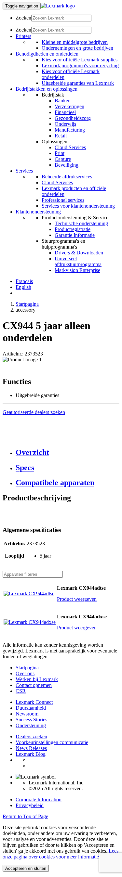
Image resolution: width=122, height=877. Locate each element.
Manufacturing (70, 130)
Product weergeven (77, 599)
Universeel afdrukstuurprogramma (78, 261)
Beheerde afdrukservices (67, 176)
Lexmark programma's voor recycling (80, 65)
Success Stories (31, 719)
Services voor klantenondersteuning (78, 206)
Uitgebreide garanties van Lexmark (78, 83)
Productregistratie (72, 229)
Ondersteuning (31, 725)
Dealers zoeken (31, 736)
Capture (63, 159)
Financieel (65, 112)
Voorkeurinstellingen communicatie (52, 742)
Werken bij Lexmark (37, 679)
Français (24, 281)
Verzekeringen (69, 106)
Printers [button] (23, 36)
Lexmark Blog (31, 754)
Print (59, 153)
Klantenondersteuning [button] (38, 211)
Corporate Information (38, 799)
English (23, 287)
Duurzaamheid (31, 708)
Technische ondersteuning (81, 223)
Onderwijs (65, 124)
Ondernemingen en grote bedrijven (77, 48)
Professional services (63, 200)
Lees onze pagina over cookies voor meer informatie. (60, 853)
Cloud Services (70, 147)
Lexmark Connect (34, 702)
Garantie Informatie (75, 235)
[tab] (67, 452)
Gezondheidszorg (73, 118)
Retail (61, 135)
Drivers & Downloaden (79, 252)
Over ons (25, 673)
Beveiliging (66, 165)
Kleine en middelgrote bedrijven (75, 42)
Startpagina (27, 304)
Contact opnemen (34, 685)
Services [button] (24, 171)
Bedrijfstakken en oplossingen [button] (46, 89)
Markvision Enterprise (77, 270)
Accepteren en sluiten (25, 868)
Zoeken (23, 17)
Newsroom (27, 713)
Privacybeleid (30, 805)
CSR (21, 691)
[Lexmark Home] (58, 5)
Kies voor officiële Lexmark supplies (79, 59)
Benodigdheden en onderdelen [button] (47, 54)
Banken (63, 100)
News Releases (31, 748)
